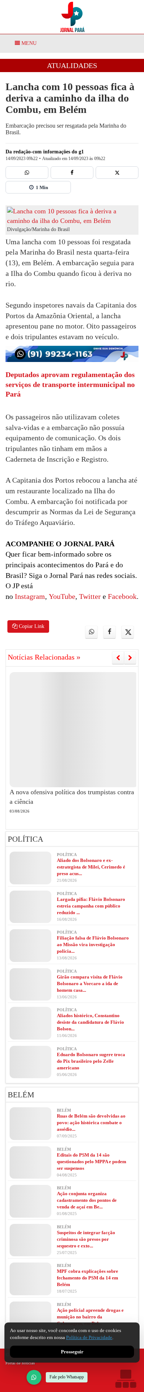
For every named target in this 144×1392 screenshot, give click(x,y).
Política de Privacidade (89, 1337)
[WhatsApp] (34, 1377)
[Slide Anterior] (118, 657)
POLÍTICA (25, 839)
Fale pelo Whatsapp (66, 1376)
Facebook (121, 596)
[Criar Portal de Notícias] (125, 1378)
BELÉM (21, 1094)
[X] (117, 172)
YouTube (61, 596)
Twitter (89, 596)
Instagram (29, 596)
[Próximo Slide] (130, 657)
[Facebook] (72, 172)
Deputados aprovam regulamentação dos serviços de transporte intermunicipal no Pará (70, 384)
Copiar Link (30, 626)
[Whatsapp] (27, 172)
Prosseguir (72, 1351)
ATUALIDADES (72, 65)
